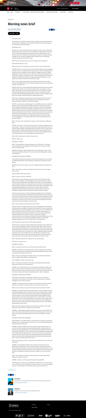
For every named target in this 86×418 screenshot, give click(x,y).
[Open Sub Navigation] (13, 12)
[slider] (13, 8)
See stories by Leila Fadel (20, 382)
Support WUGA (34, 407)
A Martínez (18, 29)
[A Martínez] (10, 391)
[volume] (12, 8)
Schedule (18, 12)
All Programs (26, 12)
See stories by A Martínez (20, 392)
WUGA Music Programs (52, 12)
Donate (76, 3)
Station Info (63, 12)
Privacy (48, 404)
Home (8, 12)
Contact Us (34, 404)
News (11, 12)
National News (11, 19)
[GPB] (48, 415)
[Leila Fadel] (10, 381)
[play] (8, 8)
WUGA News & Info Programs (37, 12)
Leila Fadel (14, 29)
